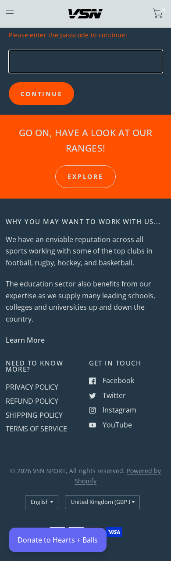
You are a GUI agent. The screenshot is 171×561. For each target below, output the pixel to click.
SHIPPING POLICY (34, 415)
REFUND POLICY (32, 401)
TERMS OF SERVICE (36, 429)
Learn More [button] (25, 340)
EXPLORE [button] (85, 176)
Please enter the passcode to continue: (68, 35)
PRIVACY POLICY (32, 387)
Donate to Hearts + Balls (58, 540)
